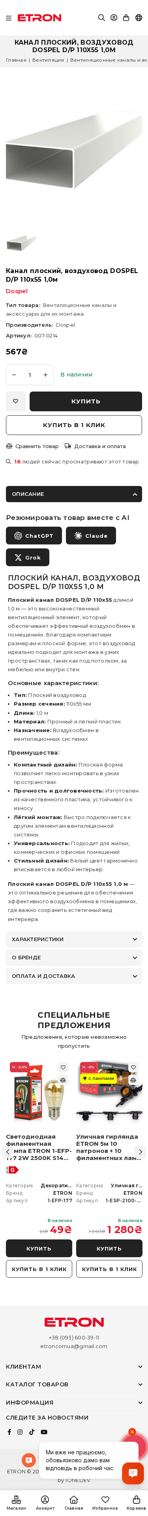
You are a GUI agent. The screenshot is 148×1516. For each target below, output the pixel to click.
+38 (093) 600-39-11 (74, 1337)
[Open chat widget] (133, 1473)
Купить (39, 1248)
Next (140, 1152)
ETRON (62, 1193)
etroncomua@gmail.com (73, 1346)
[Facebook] (9, 1432)
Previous (8, 1152)
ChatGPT (39, 536)
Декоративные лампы (71, 1185)
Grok (33, 557)
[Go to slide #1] (21, 243)
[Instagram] (20, 1432)
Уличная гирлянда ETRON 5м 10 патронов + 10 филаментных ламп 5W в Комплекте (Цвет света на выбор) (108, 1147)
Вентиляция (48, 60)
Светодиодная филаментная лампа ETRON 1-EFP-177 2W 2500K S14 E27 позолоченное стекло (39, 1147)
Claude (96, 536)
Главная (16, 60)
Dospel (17, 291)
